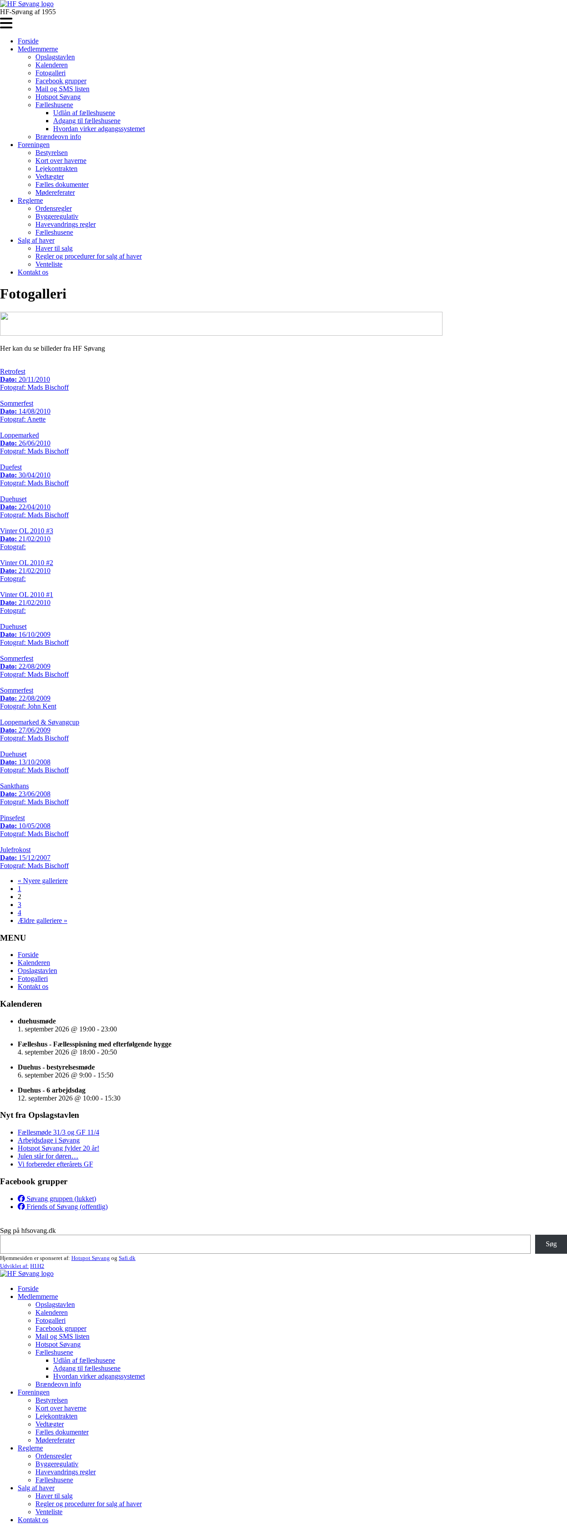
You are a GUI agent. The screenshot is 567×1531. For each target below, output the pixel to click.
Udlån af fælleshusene (84, 112)
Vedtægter (49, 176)
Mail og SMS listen (62, 89)
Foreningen (34, 144)
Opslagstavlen (55, 57)
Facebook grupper (60, 81)
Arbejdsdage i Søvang (49, 1140)
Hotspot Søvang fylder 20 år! (58, 1148)
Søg (551, 1244)
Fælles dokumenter (62, 184)
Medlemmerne (38, 49)
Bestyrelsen (51, 152)
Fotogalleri (50, 73)
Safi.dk (127, 1258)
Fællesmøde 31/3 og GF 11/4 (58, 1132)
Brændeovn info (58, 136)
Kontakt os (33, 272)
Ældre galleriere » (42, 920)
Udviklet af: (14, 1266)
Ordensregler (53, 208)
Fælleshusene (54, 105)
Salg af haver (36, 240)
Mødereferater (55, 192)
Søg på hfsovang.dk (28, 1230)
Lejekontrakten (56, 168)
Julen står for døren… (48, 1156)
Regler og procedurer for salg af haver (88, 256)
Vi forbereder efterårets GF (55, 1164)
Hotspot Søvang (58, 97)
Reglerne (30, 200)
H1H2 (37, 1266)
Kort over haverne (60, 160)
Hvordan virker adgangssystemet (99, 128)
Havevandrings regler (65, 224)
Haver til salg (54, 248)
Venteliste (48, 264)
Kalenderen (51, 65)
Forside (28, 41)
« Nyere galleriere (43, 880)
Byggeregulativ (56, 216)
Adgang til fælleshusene (86, 120)
